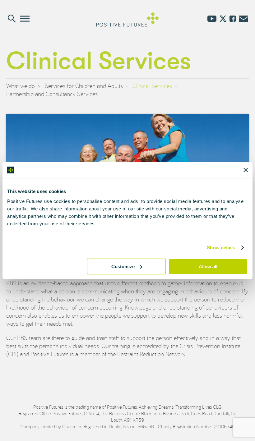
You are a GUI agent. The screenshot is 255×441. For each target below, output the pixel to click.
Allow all (208, 266)
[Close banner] (245, 170)
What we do (20, 86)
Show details (221, 247)
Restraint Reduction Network (151, 354)
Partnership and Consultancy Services (52, 94)
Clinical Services (152, 86)
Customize (123, 266)
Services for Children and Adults (84, 86)
